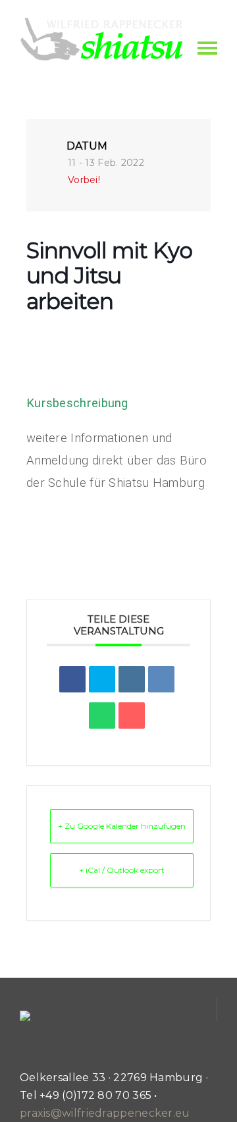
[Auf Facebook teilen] (72, 679)
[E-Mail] (131, 715)
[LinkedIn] (131, 679)
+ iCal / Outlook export (122, 870)
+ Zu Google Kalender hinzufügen (122, 826)
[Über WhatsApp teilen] (102, 715)
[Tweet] (102, 679)
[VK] (161, 679)
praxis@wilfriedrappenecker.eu (105, 1113)
